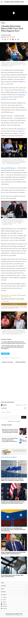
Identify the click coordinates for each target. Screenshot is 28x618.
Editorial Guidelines (20, 362)
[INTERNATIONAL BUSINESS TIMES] (14, 2)
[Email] (15, 39)
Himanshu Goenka (6, 35)
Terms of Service (7, 308)
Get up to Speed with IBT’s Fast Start (19, 449)
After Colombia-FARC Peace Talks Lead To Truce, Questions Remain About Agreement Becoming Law (12, 347)
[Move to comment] (18, 39)
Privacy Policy (15, 308)
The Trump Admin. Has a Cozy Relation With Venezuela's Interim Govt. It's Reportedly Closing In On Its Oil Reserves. (13, 529)
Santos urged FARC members (8, 168)
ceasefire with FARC (15, 283)
